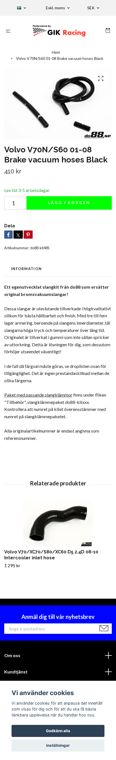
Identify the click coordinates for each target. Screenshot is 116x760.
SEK (91, 7)
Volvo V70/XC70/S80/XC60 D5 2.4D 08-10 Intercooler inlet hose (51, 554)
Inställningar (58, 745)
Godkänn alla (58, 731)
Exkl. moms (56, 7)
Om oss (12, 655)
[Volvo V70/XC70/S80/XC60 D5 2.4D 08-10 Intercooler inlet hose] (58, 523)
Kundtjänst (16, 671)
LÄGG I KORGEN (69, 202)
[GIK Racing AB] (59, 30)
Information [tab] (26, 268)
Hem (56, 52)
